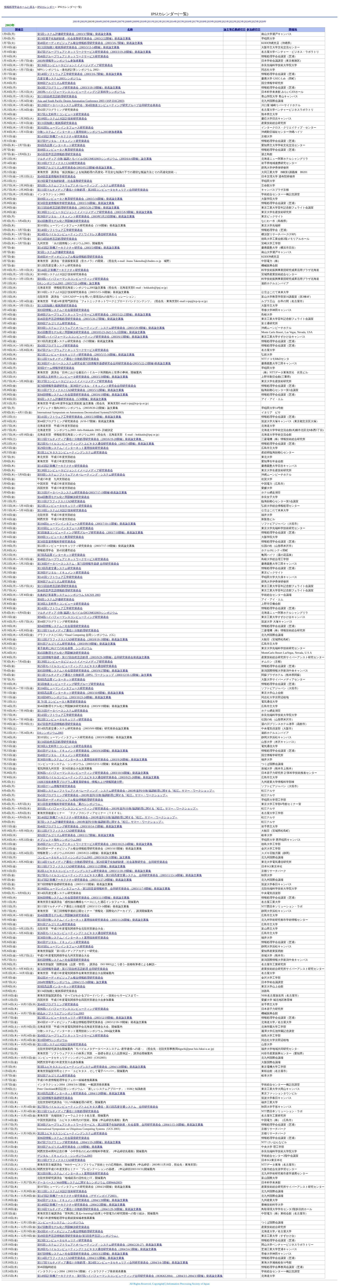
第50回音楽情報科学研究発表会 (56, 541)
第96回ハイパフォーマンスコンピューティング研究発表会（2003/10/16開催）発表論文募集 (93, 772)
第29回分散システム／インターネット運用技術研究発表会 (73, 448)
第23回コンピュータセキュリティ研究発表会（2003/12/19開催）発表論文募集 (84, 1017)
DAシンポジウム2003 (50, 732)
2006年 (113, 21)
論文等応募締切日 (235, 29)
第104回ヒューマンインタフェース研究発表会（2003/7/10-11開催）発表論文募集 (86, 523)
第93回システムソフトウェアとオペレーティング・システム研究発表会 (81, 474)
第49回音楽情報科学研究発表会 (56, 176)
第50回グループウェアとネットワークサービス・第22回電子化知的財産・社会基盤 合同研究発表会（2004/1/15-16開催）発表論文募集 (120, 1124)
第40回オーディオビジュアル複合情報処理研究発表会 (70, 256)
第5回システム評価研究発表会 (55, 252)
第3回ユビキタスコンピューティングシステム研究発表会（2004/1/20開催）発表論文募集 (91, 1066)
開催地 (293, 29)
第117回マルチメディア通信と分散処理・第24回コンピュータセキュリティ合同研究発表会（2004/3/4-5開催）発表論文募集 (112, 1262)
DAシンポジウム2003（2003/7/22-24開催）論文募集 (68, 283)
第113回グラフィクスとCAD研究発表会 (61, 1160)
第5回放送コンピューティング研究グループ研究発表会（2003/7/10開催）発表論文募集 (90, 532)
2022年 (232, 21)
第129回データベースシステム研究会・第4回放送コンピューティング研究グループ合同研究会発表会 (99, 105)
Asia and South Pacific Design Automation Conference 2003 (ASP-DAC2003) (80, 100)
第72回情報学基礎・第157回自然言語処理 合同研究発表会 (72, 968)
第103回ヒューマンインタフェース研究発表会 (65, 528)
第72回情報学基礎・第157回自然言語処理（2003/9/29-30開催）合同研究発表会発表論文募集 (93, 657)
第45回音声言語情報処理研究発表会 (59, 154)
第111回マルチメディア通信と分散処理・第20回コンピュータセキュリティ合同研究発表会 (92, 189)
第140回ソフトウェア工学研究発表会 (60, 230)
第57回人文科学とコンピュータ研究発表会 (63, 114)
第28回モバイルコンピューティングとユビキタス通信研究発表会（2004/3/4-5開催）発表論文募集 (97, 1249)
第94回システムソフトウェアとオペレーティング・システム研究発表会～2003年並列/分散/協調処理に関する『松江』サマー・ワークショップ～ (126, 790)
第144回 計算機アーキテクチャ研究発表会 (63, 270)
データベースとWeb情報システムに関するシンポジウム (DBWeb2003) (79, 1182)
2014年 (173, 21)
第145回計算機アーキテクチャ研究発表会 (62, 465)
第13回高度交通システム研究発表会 (59, 568)
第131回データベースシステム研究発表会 (62, 710)
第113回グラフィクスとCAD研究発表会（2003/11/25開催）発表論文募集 (81, 866)
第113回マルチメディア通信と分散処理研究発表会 (68, 630)
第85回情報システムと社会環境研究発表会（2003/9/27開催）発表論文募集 (82, 670)
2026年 (262, 21)
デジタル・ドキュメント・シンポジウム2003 (64, 1155)
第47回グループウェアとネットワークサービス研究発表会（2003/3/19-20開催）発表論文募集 (94, 51)
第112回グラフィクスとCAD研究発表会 (61, 830)
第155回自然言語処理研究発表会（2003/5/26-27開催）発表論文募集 (78, 207)
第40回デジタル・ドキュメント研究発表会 (63, 755)
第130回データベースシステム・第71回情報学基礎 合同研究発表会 (78, 563)
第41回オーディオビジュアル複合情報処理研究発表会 (70, 799)
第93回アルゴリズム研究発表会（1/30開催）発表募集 (70, 1146)
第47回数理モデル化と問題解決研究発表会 (63, 1227)
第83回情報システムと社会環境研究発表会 (63, 310)
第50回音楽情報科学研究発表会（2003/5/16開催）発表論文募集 (75, 203)
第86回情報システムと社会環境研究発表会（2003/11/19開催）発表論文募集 (83, 897)
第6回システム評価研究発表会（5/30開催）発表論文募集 (72, 399)
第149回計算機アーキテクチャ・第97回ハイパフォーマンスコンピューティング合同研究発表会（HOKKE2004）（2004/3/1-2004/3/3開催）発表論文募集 (130, 1275)
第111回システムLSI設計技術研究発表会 (62, 1044)
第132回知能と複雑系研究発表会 (57, 305)
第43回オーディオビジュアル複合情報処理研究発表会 (70, 1231)
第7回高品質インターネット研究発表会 (61, 554)
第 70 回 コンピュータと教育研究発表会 (61, 701)
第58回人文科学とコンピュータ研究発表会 (63, 603)
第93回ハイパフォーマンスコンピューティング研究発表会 (73, 278)
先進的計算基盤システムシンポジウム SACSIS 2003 (68, 594)
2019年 (210, 21)
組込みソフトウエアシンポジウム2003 (60, 1013)
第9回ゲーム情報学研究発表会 (55, 367)
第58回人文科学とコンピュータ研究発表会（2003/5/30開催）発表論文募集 (82, 376)
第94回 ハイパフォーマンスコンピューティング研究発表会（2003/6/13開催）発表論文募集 (92, 336)
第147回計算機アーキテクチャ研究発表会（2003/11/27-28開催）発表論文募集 (84, 879)
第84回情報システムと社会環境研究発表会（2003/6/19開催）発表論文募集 (82, 394)
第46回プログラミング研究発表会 (57, 1004)
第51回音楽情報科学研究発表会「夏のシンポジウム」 (70, 804)
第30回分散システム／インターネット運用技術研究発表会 (73, 937)
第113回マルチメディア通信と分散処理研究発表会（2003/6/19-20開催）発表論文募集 (90, 439)
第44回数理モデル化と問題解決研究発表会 (63, 497)
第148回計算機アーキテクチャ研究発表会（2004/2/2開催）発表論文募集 (81, 1204)
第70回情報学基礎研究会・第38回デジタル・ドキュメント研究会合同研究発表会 (86, 385)
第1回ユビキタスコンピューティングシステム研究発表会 (72, 452)
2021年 (225, 21)
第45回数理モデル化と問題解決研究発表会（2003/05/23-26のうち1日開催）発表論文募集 (91, 332)
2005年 (106, 21)
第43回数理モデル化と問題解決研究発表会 (63, 221)
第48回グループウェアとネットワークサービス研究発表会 (73, 559)
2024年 (247, 21)
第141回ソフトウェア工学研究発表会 (60, 577)
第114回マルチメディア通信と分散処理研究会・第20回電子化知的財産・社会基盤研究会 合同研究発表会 (102, 861)
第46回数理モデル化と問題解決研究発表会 (63, 915)
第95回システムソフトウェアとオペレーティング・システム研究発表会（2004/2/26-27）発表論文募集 (99, 1244)
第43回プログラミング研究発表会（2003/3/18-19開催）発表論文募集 (79, 87)
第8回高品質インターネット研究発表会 (61, 679)
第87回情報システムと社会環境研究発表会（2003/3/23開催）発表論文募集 (82, 1253)
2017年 (195, 21)
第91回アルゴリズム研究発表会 (56, 924)
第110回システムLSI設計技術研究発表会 (62, 510)
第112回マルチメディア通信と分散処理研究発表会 (68, 358)
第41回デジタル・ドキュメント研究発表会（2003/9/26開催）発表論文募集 (82, 750)
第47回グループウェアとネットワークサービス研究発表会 (73, 350)
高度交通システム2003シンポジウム (59, 78)
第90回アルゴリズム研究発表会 (56, 581)
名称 (130, 29)
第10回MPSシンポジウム (52, 1040)
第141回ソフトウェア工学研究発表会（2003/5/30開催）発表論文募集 (79, 416)
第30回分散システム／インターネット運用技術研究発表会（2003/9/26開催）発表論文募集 (92, 759)
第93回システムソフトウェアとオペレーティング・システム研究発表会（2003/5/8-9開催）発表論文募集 (101, 327)
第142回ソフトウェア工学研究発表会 (60, 608)
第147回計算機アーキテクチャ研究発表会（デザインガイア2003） (77, 1195)
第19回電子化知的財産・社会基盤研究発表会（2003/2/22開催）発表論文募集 (84, 38)
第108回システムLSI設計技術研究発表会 (62, 118)
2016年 (188, 21)
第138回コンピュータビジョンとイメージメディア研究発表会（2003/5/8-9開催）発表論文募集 (94, 212)
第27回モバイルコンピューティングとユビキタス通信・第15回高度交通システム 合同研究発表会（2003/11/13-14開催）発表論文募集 (119, 875)
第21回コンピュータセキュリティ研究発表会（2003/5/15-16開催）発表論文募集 (86, 354)
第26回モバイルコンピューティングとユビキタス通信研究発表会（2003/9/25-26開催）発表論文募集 (98, 777)
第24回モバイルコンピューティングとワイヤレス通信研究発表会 (77, 234)
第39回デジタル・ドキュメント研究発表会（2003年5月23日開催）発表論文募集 (86, 216)
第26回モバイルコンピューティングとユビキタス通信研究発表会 (77, 933)
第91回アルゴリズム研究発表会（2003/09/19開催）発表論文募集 (76, 643)
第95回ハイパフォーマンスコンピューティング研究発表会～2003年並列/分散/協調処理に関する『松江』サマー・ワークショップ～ (117, 808)
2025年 (255, 21)
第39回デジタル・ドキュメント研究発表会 (63, 572)
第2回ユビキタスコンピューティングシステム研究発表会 (72, 1133)
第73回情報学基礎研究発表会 (55, 1098)
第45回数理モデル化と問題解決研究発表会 (63, 652)
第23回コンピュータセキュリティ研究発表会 (64, 1240)
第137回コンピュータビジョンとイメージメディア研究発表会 (75, 381)
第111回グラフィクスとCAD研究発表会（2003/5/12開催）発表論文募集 (80, 390)
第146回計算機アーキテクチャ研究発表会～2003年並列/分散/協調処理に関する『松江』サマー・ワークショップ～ (107, 817)
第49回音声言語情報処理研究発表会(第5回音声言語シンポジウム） (78, 1235)
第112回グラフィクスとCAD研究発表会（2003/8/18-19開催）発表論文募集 (82, 639)
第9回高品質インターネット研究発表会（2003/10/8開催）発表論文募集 (80, 692)
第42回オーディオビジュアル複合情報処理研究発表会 (70, 977)
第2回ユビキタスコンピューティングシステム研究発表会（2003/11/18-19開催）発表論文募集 (94, 871)
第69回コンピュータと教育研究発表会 (60, 537)
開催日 (19, 29)
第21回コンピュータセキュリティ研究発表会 (64, 505)
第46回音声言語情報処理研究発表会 (59, 590)
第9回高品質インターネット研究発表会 (61, 986)
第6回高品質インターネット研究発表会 (61, 145)
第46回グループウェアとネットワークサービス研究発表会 (73, 56)
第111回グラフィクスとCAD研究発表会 (61, 501)
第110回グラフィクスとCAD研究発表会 (61, 163)
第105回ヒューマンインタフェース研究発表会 (65, 946)
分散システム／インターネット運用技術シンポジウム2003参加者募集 (79, 131)
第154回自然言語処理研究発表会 (57, 238)
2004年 (98, 21)
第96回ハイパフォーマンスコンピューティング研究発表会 (73, 1008)
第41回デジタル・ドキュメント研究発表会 (63, 942)
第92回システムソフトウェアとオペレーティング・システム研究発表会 (81, 185)
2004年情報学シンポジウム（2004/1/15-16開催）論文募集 (72, 982)
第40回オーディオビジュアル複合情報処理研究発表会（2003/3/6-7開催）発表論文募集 (90, 43)
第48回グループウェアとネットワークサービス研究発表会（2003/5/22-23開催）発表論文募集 (94, 314)
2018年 (203, 21)
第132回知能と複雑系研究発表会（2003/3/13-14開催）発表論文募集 (78, 47)
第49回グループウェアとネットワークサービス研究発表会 (73, 1035)
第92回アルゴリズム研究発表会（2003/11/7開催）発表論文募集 (75, 835)
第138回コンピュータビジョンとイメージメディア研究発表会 (75, 470)
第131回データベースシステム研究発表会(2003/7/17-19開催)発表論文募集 (82, 492)
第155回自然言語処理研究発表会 (57, 586)
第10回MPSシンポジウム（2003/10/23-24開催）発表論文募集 (74, 697)
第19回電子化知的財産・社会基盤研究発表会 (64, 181)
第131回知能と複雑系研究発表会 (57, 123)
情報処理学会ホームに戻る (19, 7)
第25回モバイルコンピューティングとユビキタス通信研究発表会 (77, 666)
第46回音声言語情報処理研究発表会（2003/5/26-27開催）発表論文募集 (80, 318)
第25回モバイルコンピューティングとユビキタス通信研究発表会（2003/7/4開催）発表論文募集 (95, 443)
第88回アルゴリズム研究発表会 (56, 83)
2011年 (150, 21)
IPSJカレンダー (46, 7)
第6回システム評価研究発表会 (55, 599)
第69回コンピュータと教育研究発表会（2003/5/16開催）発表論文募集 (80, 198)
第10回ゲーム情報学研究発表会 (56, 786)
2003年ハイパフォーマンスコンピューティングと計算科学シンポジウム (81, 91)
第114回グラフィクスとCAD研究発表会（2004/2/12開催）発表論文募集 (80, 1258)
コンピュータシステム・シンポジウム (60, 1222)
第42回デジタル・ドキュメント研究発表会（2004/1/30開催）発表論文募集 (82, 1200)
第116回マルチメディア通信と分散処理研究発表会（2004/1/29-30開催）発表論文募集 (89, 1209)
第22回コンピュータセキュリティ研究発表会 (64, 719)
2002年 (83, 21)
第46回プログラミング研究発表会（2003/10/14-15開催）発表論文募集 (79, 826)
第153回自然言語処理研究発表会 (57, 96)
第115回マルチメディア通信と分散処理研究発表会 (68, 1111)
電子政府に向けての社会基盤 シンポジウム (64, 648)
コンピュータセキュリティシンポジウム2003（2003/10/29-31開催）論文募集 (83, 857)
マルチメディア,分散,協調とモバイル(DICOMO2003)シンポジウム (77, 612)
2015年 (180, 21)
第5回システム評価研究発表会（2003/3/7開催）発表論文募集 (74, 34)
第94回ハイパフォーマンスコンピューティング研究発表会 (73, 617)
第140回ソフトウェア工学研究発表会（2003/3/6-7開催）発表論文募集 (79, 74)
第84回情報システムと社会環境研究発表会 (63, 626)
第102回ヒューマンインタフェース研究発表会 (65, 127)
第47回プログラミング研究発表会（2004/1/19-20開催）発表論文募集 (79, 1142)
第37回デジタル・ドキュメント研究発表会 (63, 140)
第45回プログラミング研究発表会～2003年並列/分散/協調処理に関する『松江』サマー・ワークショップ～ (102, 795)
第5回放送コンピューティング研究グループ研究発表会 (71, 684)
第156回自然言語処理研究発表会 (57, 741)
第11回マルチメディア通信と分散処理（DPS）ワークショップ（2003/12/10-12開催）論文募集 (94, 675)
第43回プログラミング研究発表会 (57, 345)
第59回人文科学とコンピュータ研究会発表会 (64, 746)
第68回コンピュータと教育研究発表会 (60, 149)
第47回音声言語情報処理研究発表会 (59, 724)
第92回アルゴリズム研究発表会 (56, 1075)
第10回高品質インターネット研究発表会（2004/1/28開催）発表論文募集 (81, 1093)
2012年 (158, 21)
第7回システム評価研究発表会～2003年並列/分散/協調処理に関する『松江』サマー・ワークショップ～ (100, 821)
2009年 (135, 21)
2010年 (143, 21)
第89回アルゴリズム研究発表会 (57, 323)
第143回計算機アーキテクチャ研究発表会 (62, 136)
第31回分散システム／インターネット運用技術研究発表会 (73, 1173)
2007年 (121, 21)
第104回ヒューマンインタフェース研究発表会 (65, 688)
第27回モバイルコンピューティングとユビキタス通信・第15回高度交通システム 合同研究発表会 (97, 1106)
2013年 (165, 21)
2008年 (128, 21)
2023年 (240, 21)
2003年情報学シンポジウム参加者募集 (60, 60)
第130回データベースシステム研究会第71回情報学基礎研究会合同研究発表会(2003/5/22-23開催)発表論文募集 (104, 363)
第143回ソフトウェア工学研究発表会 (60, 715)
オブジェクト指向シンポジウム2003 (59, 839)
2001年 (76, 21)
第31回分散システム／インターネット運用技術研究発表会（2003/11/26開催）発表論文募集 (93, 919)
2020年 (217, 21)
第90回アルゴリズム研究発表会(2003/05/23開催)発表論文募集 (76, 167)
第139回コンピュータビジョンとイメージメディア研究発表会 (75, 661)
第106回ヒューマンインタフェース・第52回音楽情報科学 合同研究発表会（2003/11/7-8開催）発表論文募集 (103, 888)
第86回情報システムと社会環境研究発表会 (63, 1138)
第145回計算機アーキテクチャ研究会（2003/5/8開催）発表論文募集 (78, 247)
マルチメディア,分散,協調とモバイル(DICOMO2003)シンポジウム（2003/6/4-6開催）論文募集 (94, 158)
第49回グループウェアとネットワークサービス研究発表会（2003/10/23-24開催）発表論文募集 (94, 844)
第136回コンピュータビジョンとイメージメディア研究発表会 (75, 65)
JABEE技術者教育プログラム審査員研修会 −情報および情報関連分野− (80, 781)
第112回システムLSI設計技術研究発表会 (62, 1191)
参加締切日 (253, 29)
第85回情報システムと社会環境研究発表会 (63, 959)
